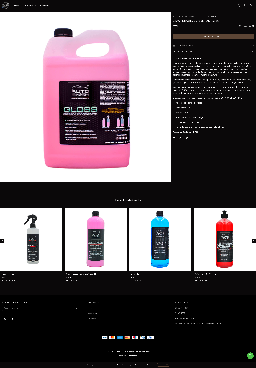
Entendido (163, 365)
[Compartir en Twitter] (180, 138)
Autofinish (183, 16)
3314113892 (180, 313)
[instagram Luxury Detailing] (5, 319)
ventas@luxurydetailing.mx (187, 318)
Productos (28, 6)
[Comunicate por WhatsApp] (250, 355)
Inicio (16, 6)
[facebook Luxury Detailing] (12, 319)
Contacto (44, 6)
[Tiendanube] (128, 356)
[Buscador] (238, 6)
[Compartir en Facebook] (174, 138)
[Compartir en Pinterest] (187, 138)
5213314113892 (181, 308)
